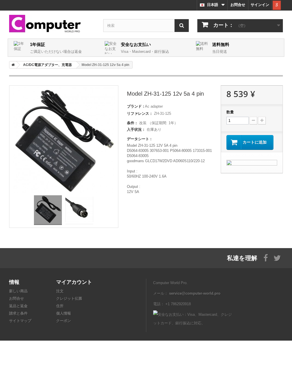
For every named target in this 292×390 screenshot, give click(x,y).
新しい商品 (18, 291)
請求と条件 (18, 313)
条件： (132, 123)
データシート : (139, 139)
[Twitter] (277, 257)
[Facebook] (265, 257)
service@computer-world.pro (194, 293)
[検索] (182, 25)
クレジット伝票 (69, 298)
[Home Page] (12, 64)
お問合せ (237, 5)
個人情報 (63, 313)
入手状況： (136, 129)
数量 (230, 112)
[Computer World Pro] (52, 24)
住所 (60, 306)
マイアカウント (74, 281)
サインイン (260, 5)
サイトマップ (20, 321)
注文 (60, 291)
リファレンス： (140, 113)
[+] (262, 120)
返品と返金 (18, 306)
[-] (253, 120)
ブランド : (135, 106)
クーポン (63, 321)
